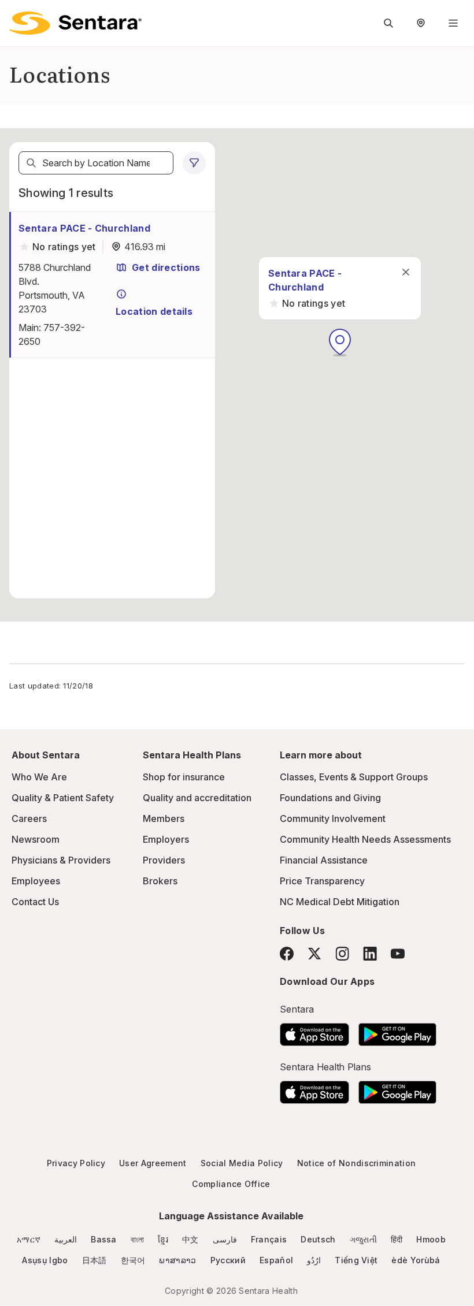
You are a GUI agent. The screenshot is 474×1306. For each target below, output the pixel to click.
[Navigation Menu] (453, 23)
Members (163, 818)
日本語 (94, 1260)
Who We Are (39, 777)
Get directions (166, 267)
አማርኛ (28, 1239)
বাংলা (138, 1239)
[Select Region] (420, 23)
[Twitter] (314, 954)
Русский (228, 1260)
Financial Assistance (324, 860)
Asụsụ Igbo (45, 1260)
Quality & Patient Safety (63, 797)
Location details (154, 311)
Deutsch (318, 1239)
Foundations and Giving (330, 797)
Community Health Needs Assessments (365, 839)
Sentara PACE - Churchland (84, 228)
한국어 (133, 1260)
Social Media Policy (242, 1163)
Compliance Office (231, 1184)
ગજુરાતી (363, 1239)
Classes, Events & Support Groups (354, 777)
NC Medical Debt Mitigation (339, 901)
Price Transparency (322, 881)
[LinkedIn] (370, 953)
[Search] (31, 163)
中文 (190, 1239)
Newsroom (36, 839)
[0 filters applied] (194, 162)
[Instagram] (342, 953)
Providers (164, 860)
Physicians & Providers (61, 860)
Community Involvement (333, 818)
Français (269, 1239)
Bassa (104, 1239)
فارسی (225, 1239)
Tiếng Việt (356, 1260)
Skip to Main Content (17, 16)
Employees (36, 881)
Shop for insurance (184, 777)
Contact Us (35, 901)
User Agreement (152, 1163)
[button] (340, 342)
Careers (29, 818)
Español (276, 1260)
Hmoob (431, 1239)
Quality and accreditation (197, 797)
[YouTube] (398, 953)
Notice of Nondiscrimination (356, 1163)
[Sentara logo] (75, 23)
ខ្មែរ (163, 1239)
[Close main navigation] (406, 272)
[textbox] (95, 162)
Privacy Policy (76, 1163)
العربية (65, 1239)
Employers (166, 839)
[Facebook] (287, 954)
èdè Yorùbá (415, 1260)
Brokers (160, 881)
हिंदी (397, 1239)
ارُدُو (314, 1260)
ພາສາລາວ (177, 1260)
